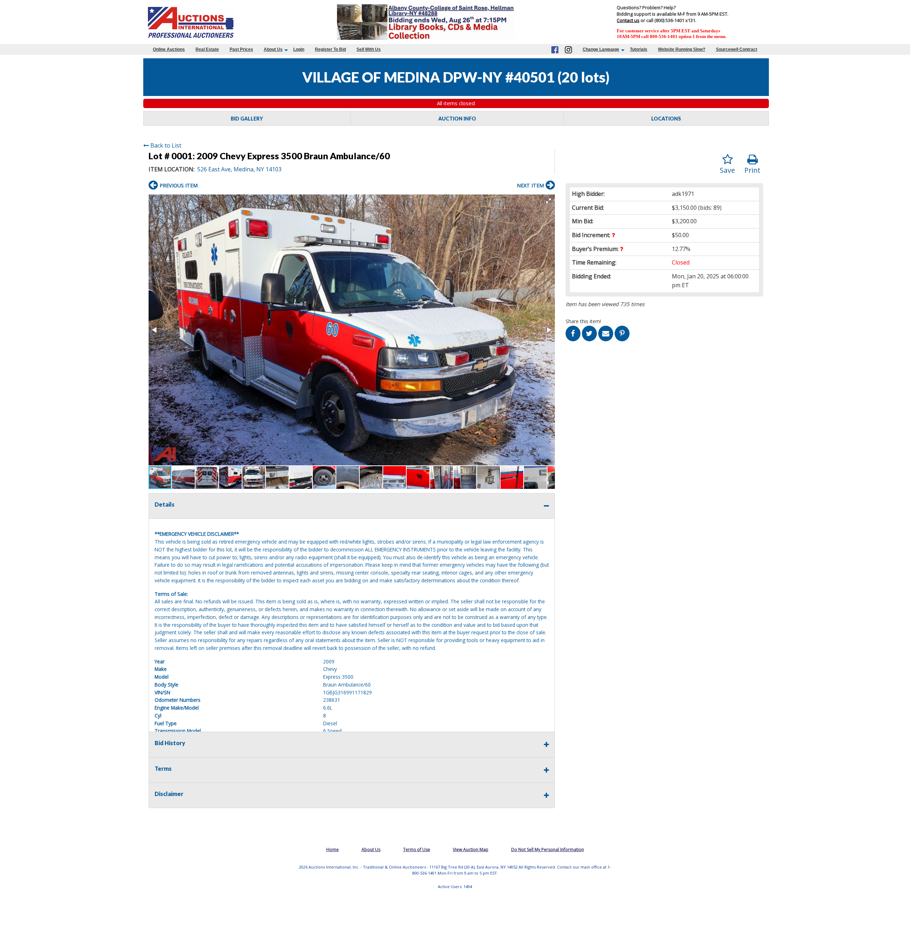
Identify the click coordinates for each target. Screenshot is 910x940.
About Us (273, 49)
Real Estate (207, 49)
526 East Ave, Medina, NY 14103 (239, 169)
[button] (548, 201)
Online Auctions (169, 49)
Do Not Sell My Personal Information (547, 849)
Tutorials (638, 49)
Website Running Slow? (681, 49)
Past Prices (241, 49)
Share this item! (583, 321)
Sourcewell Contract (736, 49)
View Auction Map (470, 849)
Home (332, 849)
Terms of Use (416, 849)
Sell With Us (369, 49)
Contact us (628, 20)
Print (752, 170)
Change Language (601, 49)
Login (298, 49)
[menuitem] (169, 49)
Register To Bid (330, 49)
